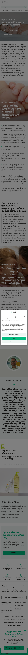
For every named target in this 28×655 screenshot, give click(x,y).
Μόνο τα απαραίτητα (14, 341)
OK (14, 338)
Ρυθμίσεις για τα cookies (14, 334)
